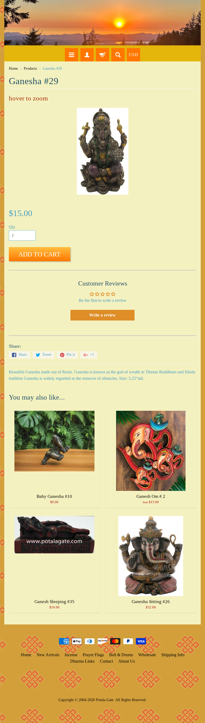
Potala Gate (104, 700)
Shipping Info (172, 654)
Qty (12, 227)
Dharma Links (82, 661)
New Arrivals (48, 654)
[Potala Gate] (102, 22)
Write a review (102, 315)
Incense (71, 654)
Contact (106, 661)
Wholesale (147, 654)
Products (30, 69)
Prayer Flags (93, 654)
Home (13, 69)
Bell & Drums (121, 654)
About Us (126, 661)
